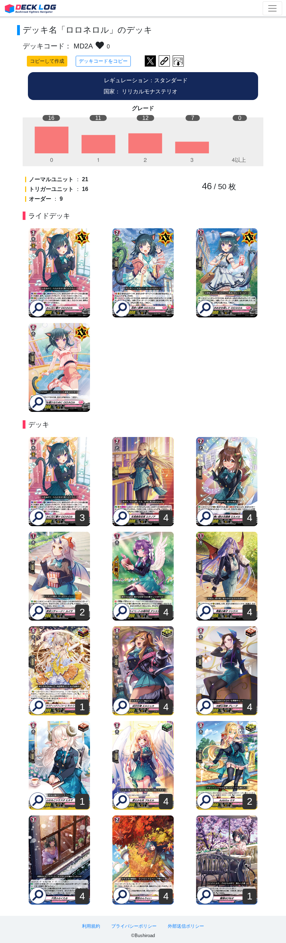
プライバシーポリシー (134, 926)
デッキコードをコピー (103, 61)
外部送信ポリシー (186, 926)
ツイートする (150, 61)
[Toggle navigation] (272, 8)
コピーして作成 (47, 61)
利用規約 (91, 926)
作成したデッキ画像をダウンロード (178, 61)
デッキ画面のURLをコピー (164, 61)
